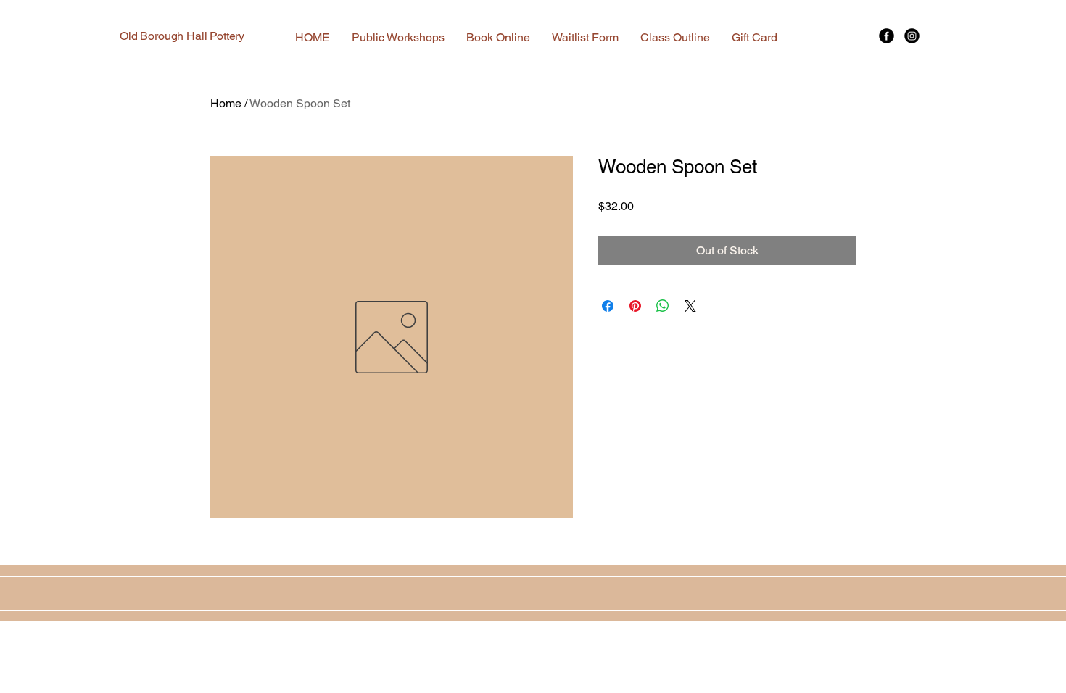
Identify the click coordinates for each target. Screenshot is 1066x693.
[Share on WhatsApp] (663, 306)
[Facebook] (886, 36)
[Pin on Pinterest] (635, 306)
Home (225, 103)
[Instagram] (912, 36)
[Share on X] (690, 306)
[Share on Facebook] (607, 306)
